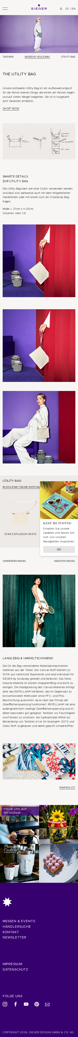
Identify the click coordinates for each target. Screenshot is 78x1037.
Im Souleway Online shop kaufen (24, 487)
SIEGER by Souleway (37, 57)
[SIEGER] (39, 7)
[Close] (69, 490)
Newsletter (15, 937)
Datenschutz (15, 969)
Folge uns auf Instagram (15, 811)
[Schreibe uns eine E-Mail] (47, 1004)
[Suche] (61, 9)
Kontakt (11, 932)
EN (73, 9)
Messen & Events (19, 921)
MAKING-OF (67, 787)
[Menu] (5, 8)
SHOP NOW (11, 108)
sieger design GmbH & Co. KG (51, 1032)
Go (59, 549)
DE (67, 9)
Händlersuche (17, 926)
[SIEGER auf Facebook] (15, 1004)
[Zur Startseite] (39, 902)
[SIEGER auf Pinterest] (36, 1004)
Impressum (12, 964)
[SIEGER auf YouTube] (26, 1004)
